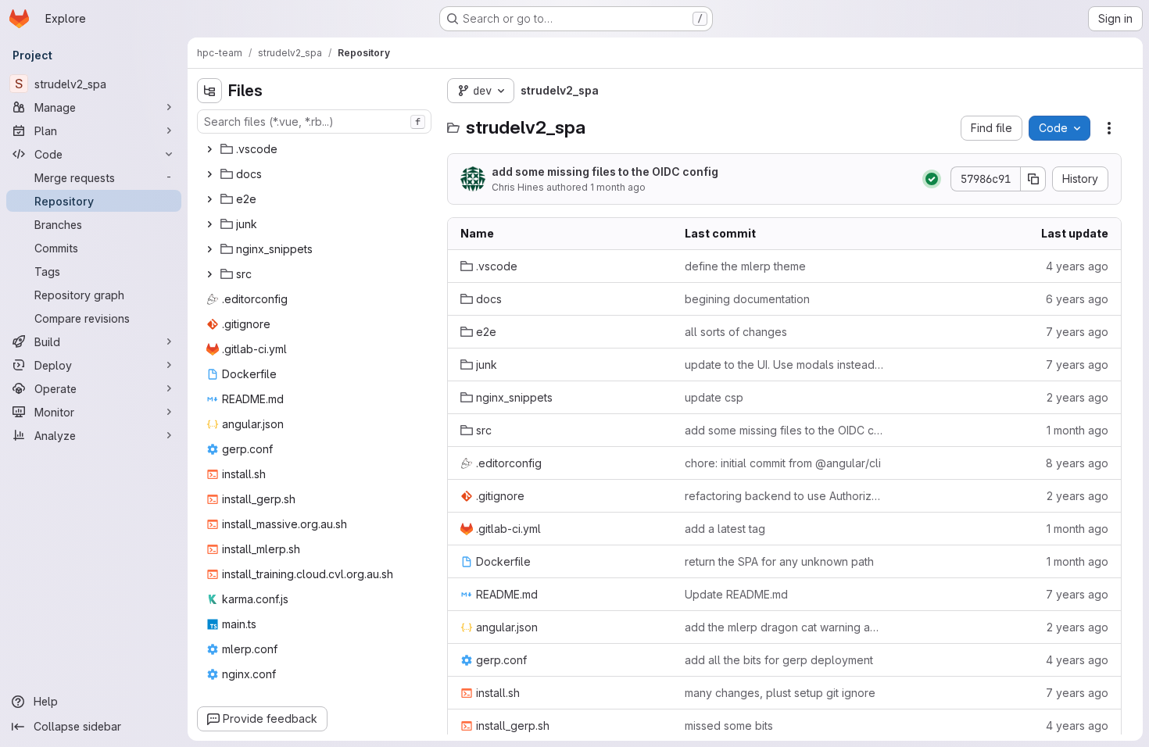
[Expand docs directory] (209, 174)
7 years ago (1077, 331)
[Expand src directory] (209, 274)
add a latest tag (725, 528)
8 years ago (1077, 463)
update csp (714, 397)
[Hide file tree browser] (209, 90)
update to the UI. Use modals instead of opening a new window (784, 364)
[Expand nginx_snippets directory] (209, 249)
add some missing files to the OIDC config (605, 171)
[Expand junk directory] (209, 224)
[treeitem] (315, 149)
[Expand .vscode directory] (209, 149)
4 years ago (1077, 266)
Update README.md (736, 594)
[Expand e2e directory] (209, 199)
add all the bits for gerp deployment (779, 660)
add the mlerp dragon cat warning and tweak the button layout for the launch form (784, 627)
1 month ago (618, 187)
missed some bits (729, 725)
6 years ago (1077, 299)
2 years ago (1077, 397)
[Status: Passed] (931, 179)
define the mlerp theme (745, 266)
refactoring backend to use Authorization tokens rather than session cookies (784, 495)
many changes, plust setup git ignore (780, 692)
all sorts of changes (736, 331)
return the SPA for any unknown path (779, 561)
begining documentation (747, 299)
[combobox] (314, 121)
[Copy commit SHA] (1033, 178)
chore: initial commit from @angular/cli (783, 463)
